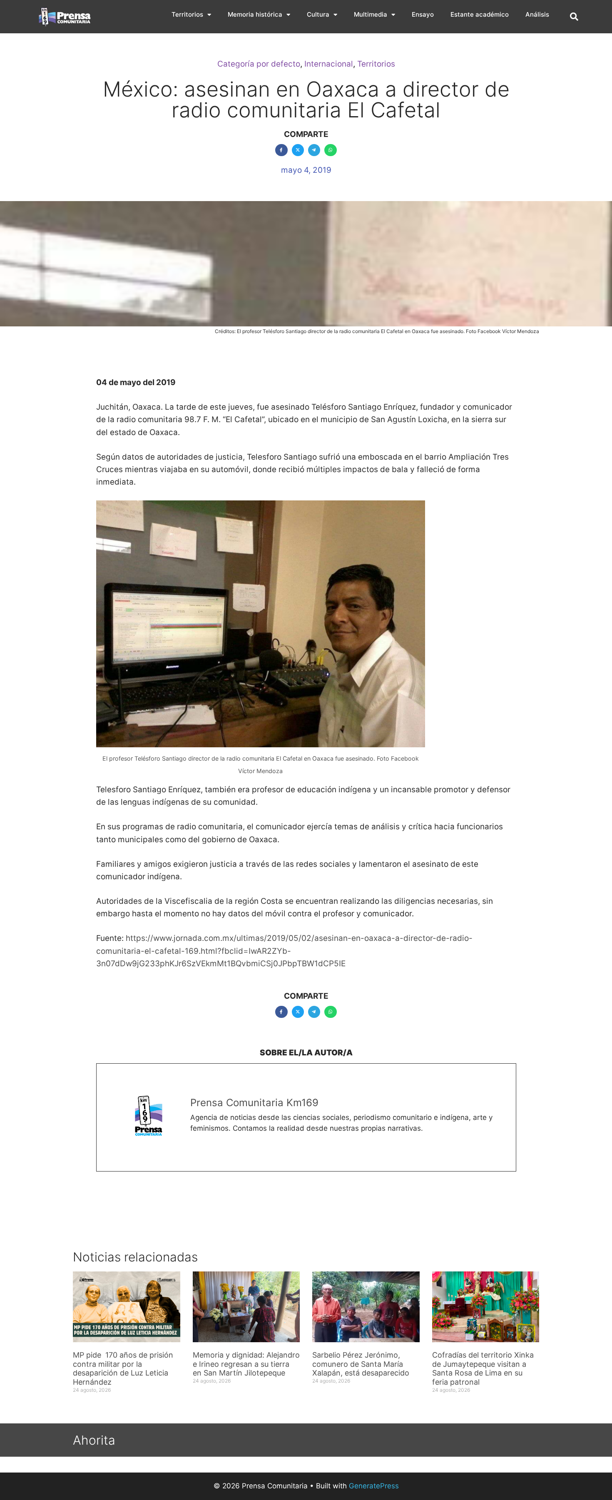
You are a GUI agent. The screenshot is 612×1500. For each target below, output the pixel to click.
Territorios (187, 14)
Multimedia (370, 14)
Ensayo (423, 14)
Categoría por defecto (258, 64)
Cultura (318, 14)
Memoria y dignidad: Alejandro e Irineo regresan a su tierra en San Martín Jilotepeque (246, 1364)
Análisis (537, 14)
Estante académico (479, 14)
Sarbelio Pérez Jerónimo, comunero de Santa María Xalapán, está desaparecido (360, 1364)
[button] (574, 16)
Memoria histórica (255, 14)
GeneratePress (374, 1486)
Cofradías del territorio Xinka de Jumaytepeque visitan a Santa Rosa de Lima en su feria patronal (483, 1368)
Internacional (328, 64)
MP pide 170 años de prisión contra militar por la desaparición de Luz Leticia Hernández (123, 1368)
